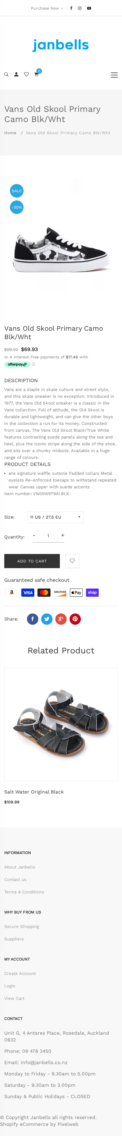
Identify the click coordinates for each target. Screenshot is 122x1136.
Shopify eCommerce (24, 1124)
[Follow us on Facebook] (32, 619)
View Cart (14, 998)
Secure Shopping (21, 926)
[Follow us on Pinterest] (75, 619)
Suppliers (14, 939)
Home (10, 132)
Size (8, 517)
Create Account (20, 973)
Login (9, 986)
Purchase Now (45, 8)
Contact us (15, 879)
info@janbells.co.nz (44, 1062)
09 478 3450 (36, 1051)
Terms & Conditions (24, 892)
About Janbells (19, 867)
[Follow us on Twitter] (46, 619)
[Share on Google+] (61, 619)
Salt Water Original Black (34, 792)
